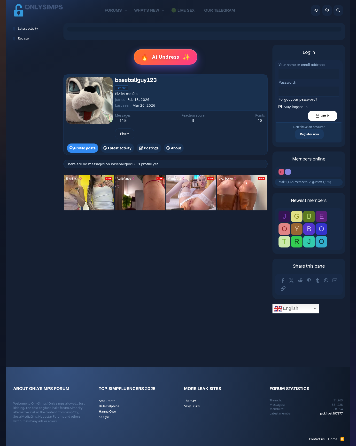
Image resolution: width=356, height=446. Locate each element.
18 (260, 120)
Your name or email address (301, 65)
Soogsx (104, 416)
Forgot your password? (298, 99)
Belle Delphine (109, 406)
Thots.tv (190, 400)
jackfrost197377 (331, 413)
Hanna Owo (107, 411)
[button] (126, 10)
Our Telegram (219, 10)
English (290, 308)
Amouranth (107, 400)
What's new (146, 10)
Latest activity (28, 28)
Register (24, 38)
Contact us (317, 439)
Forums (113, 10)
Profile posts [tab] (85, 148)
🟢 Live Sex (182, 10)
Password (287, 83)
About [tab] (176, 148)
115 (123, 120)
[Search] (338, 10)
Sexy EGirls (192, 406)
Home (332, 439)
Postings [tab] (151, 148)
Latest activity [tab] (120, 148)
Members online (308, 159)
